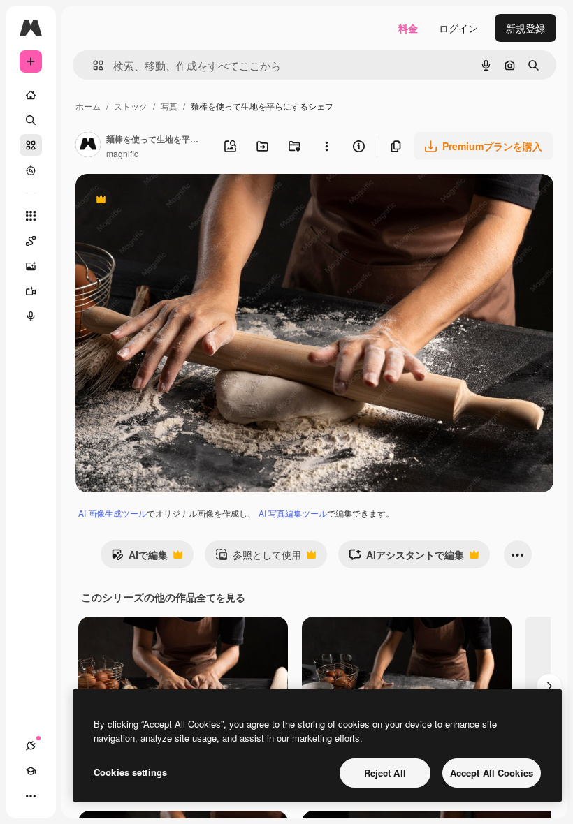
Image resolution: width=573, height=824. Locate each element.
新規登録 (525, 28)
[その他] (31, 796)
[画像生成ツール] (31, 266)
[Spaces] (31, 241)
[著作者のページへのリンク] (88, 146)
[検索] (31, 120)
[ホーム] (31, 95)
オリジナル (171, 200)
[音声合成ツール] (31, 316)
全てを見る (220, 597)
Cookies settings (130, 772)
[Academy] (31, 771)
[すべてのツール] (31, 216)
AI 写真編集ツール (293, 513)
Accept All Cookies (491, 772)
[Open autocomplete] (92, 65)
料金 (408, 28)
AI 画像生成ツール (112, 513)
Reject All (385, 772)
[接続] (31, 746)
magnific (122, 153)
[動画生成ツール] (31, 291)
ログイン (458, 28)
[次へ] (549, 686)
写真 (169, 106)
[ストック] (31, 145)
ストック (130, 106)
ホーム (88, 106)
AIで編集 (139, 557)
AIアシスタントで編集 (406, 557)
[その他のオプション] (326, 146)
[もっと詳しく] (31, 170)
